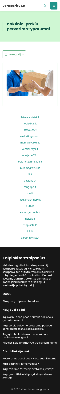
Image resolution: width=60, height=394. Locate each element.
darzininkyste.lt (30, 237)
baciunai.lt (30, 180)
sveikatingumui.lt (30, 136)
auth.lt (30, 206)
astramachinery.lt (30, 199)
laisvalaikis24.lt (30, 117)
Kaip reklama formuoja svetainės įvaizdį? (28, 369)
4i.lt (30, 174)
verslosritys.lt (30, 149)
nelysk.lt (30, 218)
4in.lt (30, 193)
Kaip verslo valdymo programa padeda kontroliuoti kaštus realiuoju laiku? (27, 327)
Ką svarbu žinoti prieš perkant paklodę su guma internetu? (28, 318)
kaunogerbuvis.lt (30, 212)
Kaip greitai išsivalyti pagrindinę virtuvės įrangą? (27, 375)
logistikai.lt (30, 123)
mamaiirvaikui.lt (30, 142)
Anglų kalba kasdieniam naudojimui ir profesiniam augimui (25, 335)
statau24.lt (30, 130)
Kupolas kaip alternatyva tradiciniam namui (30, 343)
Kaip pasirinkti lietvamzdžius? (21, 364)
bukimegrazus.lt (30, 168)
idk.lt (30, 231)
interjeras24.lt (30, 155)
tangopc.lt (30, 187)
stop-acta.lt (30, 225)
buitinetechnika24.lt (30, 161)
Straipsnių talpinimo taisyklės (21, 301)
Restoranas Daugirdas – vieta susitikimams (29, 358)
